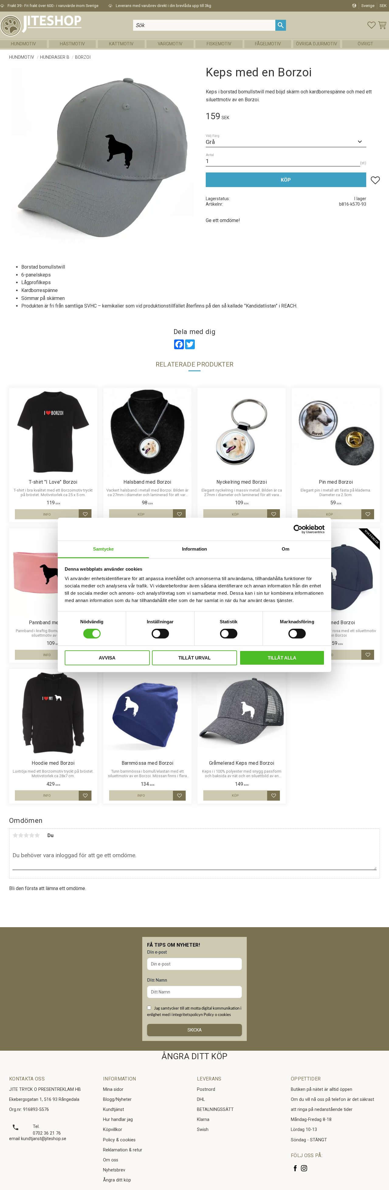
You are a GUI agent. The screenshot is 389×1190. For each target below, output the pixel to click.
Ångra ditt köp (117, 1180)
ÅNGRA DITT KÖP (194, 1056)
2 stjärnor (20, 835)
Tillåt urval (194, 657)
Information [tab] (194, 549)
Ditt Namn (157, 980)
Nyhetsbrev (114, 1170)
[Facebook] (295, 1168)
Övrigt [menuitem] (365, 44)
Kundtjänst (113, 1109)
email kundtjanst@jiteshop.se (37, 1138)
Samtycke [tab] (103, 549)
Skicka (195, 1030)
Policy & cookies (119, 1140)
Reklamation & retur (122, 1150)
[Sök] (280, 25)
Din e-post (157, 952)
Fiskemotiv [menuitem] (219, 44)
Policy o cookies (217, 1015)
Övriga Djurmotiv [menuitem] (316, 44)
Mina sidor (113, 1089)
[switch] (160, 633)
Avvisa (107, 657)
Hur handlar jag (118, 1119)
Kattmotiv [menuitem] (121, 44)
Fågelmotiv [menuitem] (268, 44)
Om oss (110, 1160)
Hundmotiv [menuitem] (23, 44)
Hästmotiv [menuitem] (72, 44)
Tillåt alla (282, 657)
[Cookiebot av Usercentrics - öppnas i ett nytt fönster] (298, 529)
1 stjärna (15, 835)
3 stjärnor (26, 835)
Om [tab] (285, 549)
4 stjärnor (31, 835)
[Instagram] (304, 1168)
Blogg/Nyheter (117, 1099)
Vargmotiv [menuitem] (170, 44)
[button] (371, 25)
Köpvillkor (112, 1129)
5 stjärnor (37, 835)
